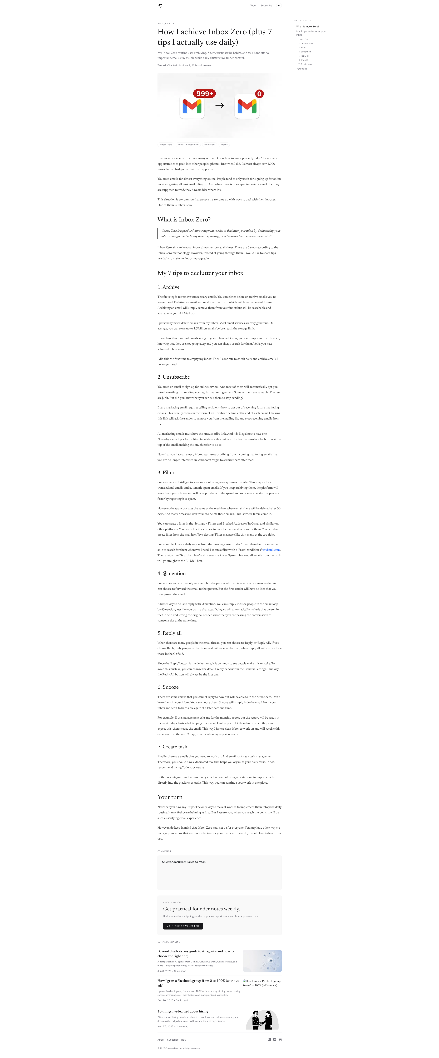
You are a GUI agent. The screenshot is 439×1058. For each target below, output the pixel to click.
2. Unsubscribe (305, 43)
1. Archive (303, 39)
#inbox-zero (166, 144)
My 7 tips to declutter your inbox (311, 33)
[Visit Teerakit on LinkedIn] (269, 1039)
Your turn (301, 68)
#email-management (188, 144)
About (253, 5)
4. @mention (304, 51)
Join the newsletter (183, 926)
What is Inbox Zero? (307, 26)
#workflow (209, 144)
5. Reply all (303, 56)
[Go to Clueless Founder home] (160, 5)
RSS (183, 1039)
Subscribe (266, 5)
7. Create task (305, 64)
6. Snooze (303, 60)
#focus (224, 144)
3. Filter (302, 47)
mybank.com (271, 550)
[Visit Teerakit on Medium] (274, 1039)
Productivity (165, 23)
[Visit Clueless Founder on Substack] (280, 1039)
